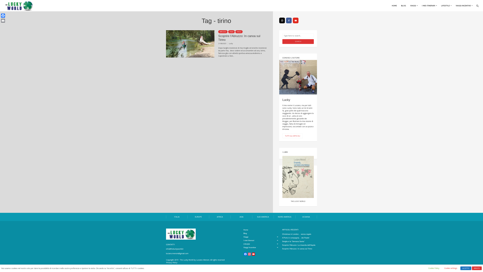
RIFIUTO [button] (477, 268)
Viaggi (413, 6)
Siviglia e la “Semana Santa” (293, 241)
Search (298, 41)
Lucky (231, 43)
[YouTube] (295, 20)
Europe (198, 217)
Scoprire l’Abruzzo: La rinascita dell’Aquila (298, 245)
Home (394, 6)
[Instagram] (282, 20)
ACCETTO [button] (465, 268)
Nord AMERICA (284, 217)
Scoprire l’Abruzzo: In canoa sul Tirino (239, 37)
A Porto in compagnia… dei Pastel (295, 238)
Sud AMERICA (263, 217)
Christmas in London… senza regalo (296, 234)
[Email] (3, 20)
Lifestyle (445, 6)
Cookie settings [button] (450, 268)
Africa (220, 217)
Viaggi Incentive (463, 6)
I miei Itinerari (428, 6)
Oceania (306, 217)
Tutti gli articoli (292, 136)
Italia (231, 32)
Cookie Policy (433, 268)
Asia (241, 217)
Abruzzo (223, 32)
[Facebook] (289, 20)
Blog (403, 6)
